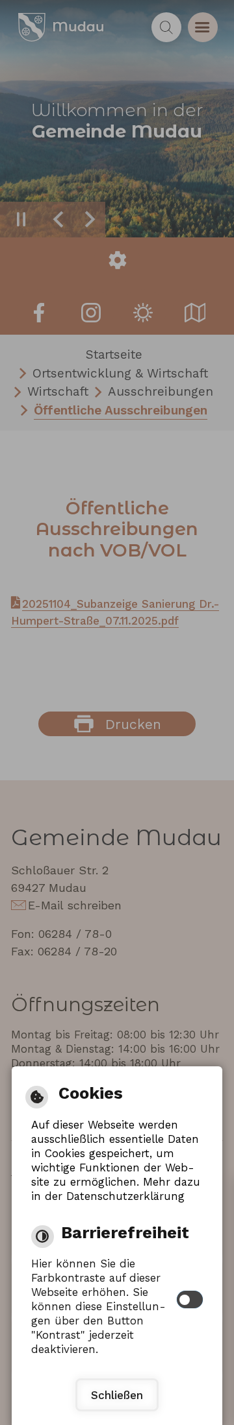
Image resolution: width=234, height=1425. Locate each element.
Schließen (117, 1395)
